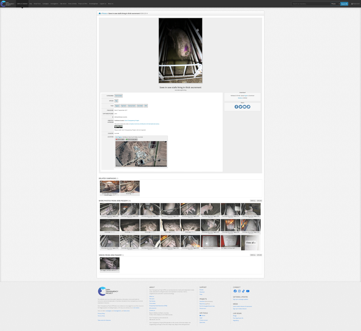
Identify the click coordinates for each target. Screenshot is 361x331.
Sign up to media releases (240, 308)
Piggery (117, 106)
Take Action (63, 4)
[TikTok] (243, 291)
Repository (205, 304)
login (246, 95)
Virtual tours (203, 308)
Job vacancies (152, 308)
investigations (117, 311)
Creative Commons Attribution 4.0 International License (144, 124)
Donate (201, 290)
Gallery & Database (22, 4)
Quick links (202, 322)
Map (30, 4)
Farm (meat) (118, 96)
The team (151, 299)
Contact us (152, 310)
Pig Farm (123, 106)
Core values (152, 303)
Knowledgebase (93, 4)
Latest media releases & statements (242, 306)
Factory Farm (131, 106)
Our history (152, 301)
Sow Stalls (140, 106)
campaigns (108, 311)
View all (252, 201)
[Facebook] (235, 291)
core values (136, 308)
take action (127, 311)
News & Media (72, 4)
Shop (201, 294)
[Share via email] (244, 107)
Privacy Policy (101, 313)
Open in (120, 139)
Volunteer (202, 292)
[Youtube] (248, 291)
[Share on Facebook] (236, 107)
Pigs (116, 101)
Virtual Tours (37, 4)
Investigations (54, 4)
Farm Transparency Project (132, 120)
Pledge (235, 316)
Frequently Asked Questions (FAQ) (158, 305)
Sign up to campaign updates (240, 299)
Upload (259, 201)
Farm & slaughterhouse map (207, 306)
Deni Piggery (118, 137)
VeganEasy (236, 320)
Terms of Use (101, 316)
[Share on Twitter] (240, 107)
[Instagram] (239, 291)
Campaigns (45, 4)
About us (151, 296)
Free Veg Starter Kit (238, 318)
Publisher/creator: (119, 120)
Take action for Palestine (104, 320)
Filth (146, 106)
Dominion (206, 301)
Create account (204, 320)
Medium (240, 98)
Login (201, 318)
